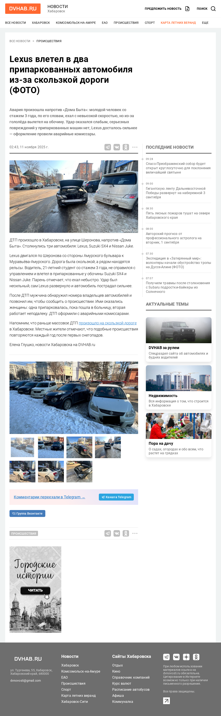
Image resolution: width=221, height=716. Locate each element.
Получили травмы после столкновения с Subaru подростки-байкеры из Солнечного (178, 287)
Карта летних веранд (178, 22)
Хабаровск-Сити (74, 702)
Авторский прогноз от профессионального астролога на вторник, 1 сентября (174, 238)
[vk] (176, 657)
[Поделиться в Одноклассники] (126, 147)
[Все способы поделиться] (135, 147)
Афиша (118, 696)
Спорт (150, 22)
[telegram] (166, 657)
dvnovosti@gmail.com (25, 680)
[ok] (196, 657)
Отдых (117, 665)
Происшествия (126, 22)
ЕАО (105, 22)
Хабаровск (41, 22)
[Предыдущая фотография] (133, 398)
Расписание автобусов (131, 689)
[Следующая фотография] (13, 398)
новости (57, 6)
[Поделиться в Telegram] (107, 147)
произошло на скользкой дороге (108, 323)
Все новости (15, 22)
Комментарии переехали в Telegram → (49, 497)
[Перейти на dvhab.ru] (23, 8)
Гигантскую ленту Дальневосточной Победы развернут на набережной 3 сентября (175, 193)
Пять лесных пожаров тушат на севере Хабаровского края (178, 215)
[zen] (186, 657)
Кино (116, 671)
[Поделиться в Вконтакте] (117, 147)
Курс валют (121, 683)
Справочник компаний (131, 677)
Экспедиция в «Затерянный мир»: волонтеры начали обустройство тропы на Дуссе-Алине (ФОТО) (178, 262)
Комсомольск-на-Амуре (76, 22)
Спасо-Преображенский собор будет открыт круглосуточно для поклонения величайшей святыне (178, 168)
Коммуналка (122, 702)
